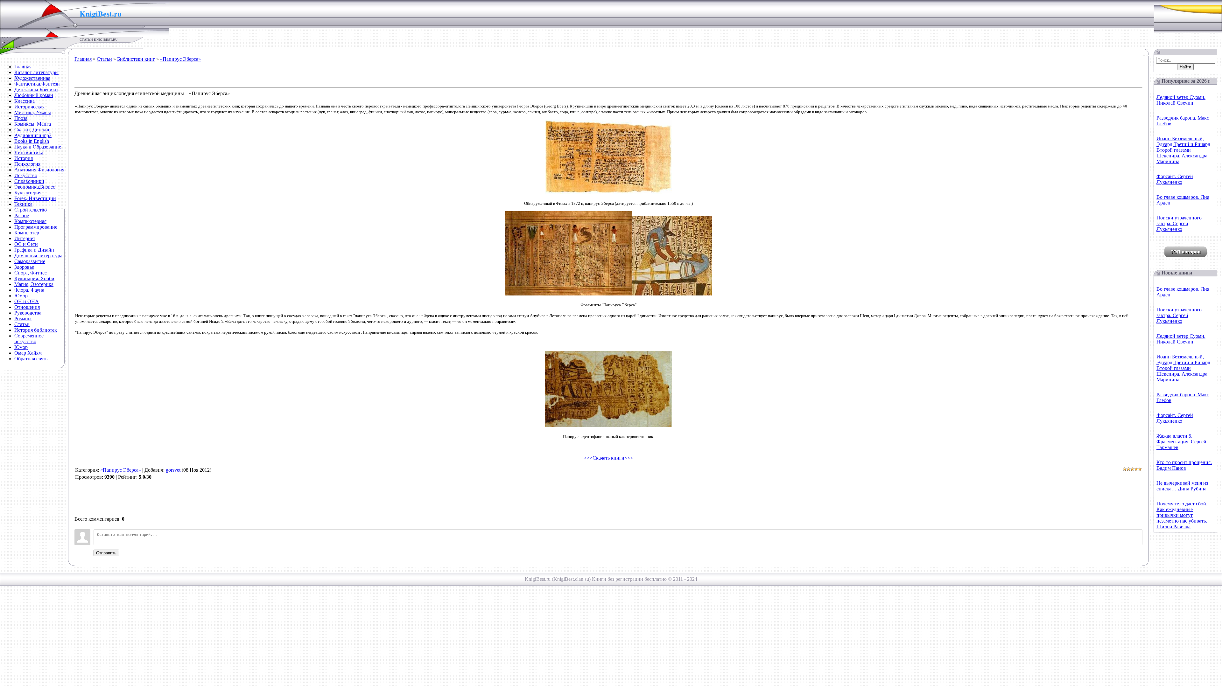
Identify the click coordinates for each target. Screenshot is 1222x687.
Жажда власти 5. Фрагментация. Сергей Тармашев (1181, 441)
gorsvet (173, 470)
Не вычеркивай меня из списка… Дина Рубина (1182, 485)
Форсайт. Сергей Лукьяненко (1174, 179)
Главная (83, 59)
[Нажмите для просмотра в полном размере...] (608, 192)
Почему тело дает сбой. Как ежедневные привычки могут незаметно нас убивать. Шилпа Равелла (1181, 515)
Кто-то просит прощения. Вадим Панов (1184, 465)
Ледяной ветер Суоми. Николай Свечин (1180, 100)
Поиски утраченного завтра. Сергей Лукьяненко (1179, 223)
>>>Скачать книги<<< (608, 458)
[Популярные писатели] (1185, 255)
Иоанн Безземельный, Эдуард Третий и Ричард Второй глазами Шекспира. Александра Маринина (1183, 150)
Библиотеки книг (136, 59)
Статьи (104, 59)
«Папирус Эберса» (180, 59)
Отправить (106, 553)
